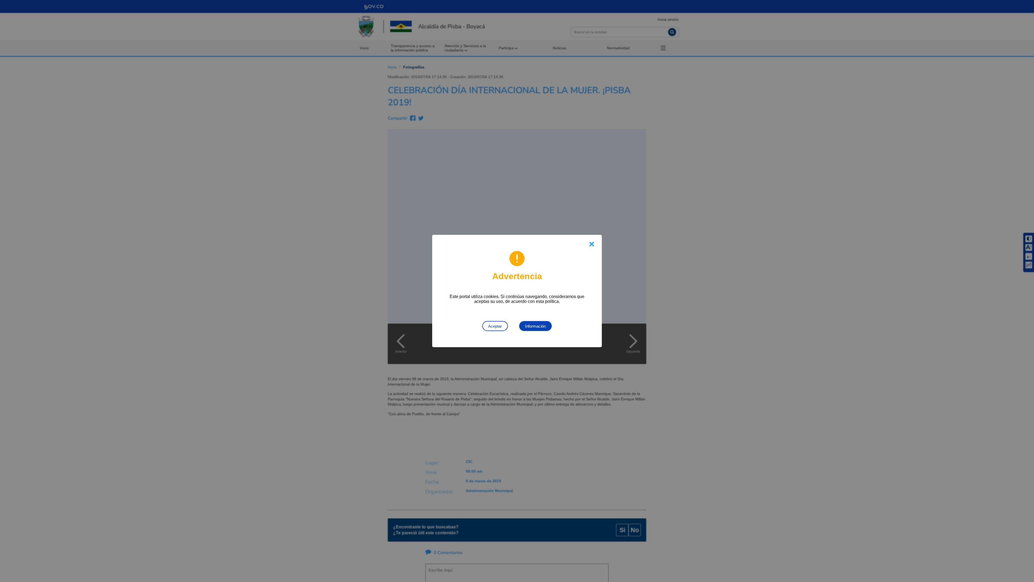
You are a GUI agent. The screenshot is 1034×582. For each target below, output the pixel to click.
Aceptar (495, 326)
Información (535, 326)
